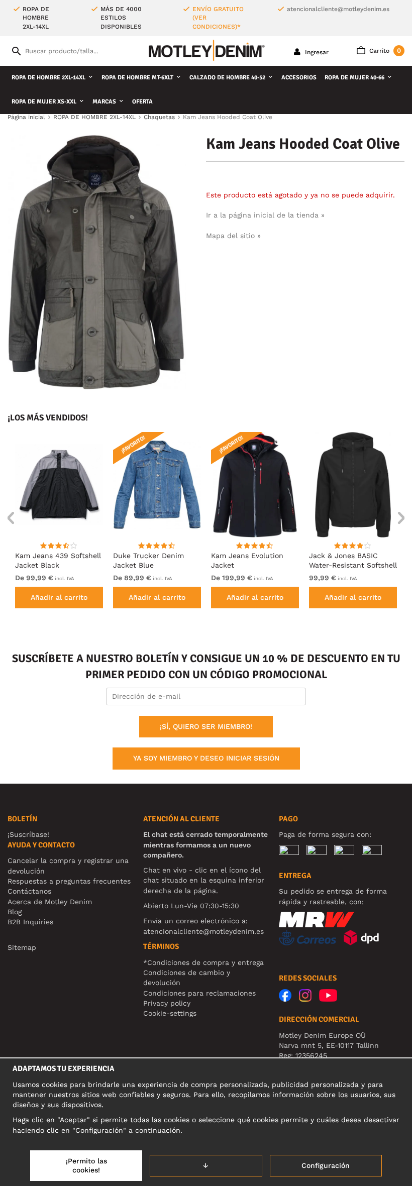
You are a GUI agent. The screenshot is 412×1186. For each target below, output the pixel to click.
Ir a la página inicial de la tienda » (265, 215)
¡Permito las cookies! (86, 1165)
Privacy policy (166, 1003)
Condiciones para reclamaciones (199, 993)
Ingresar (316, 52)
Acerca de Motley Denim (50, 902)
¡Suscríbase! (28, 834)
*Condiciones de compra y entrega (203, 962)
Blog (15, 912)
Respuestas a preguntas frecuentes (69, 881)
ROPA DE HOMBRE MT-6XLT (137, 77)
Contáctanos (29, 891)
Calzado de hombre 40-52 (227, 77)
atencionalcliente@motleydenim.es (338, 9)
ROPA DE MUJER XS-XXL (44, 101)
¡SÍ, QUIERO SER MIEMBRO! (206, 726)
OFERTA (142, 101)
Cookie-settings (169, 1013)
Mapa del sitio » (233, 236)
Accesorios (299, 77)
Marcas (104, 101)
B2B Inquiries (30, 922)
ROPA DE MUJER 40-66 (354, 77)
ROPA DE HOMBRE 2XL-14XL (48, 77)
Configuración (325, 1165)
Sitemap (22, 947)
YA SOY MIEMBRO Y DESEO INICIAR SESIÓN (206, 758)
